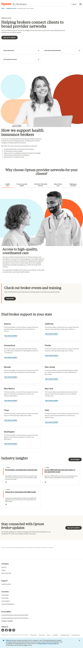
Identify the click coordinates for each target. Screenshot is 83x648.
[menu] (80, 4)
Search (74, 4)
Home (3, 8)
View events (10, 298)
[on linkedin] (2, 630)
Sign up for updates (9, 37)
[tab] (7, 185)
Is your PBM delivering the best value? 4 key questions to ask (59, 471)
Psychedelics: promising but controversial (21, 470)
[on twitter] (10, 630)
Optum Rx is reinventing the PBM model (20, 492)
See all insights (75, 459)
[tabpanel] (41, 232)
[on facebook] (6, 630)
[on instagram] (13, 630)
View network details (10, 336)
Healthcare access (11, 8)
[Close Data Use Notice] (79, 641)
